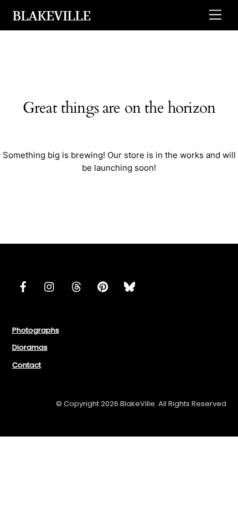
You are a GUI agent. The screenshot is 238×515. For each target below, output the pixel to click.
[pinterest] (103, 286)
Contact (26, 365)
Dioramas (30, 347)
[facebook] (23, 286)
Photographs (35, 330)
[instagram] (50, 286)
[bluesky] (129, 286)
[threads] (76, 286)
